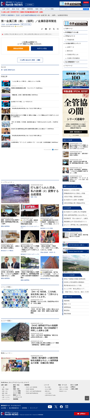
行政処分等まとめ (72, 54)
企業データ (70, 47)
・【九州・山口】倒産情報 (30, 387)
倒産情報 (30, 9)
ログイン (86, 4)
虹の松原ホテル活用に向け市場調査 (75, 212)
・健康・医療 (4, 393)
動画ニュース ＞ (7, 353)
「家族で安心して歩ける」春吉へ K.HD (76, 292)
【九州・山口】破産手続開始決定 (25, 15)
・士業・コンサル (5, 397)
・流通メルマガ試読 (63, 389)
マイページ (68, 65)
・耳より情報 (47, 387)
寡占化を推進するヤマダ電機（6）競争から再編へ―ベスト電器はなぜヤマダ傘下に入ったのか (79, 147)
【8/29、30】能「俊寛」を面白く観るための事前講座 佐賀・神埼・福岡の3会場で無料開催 (45, 311)
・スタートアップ (5, 399)
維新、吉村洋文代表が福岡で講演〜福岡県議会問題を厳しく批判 (10, 221)
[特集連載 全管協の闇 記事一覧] (76, 113)
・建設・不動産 (4, 389)
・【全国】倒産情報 (29, 389)
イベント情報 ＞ (7, 287)
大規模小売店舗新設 (73, 58)
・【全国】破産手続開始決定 (31, 393)
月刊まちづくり (70, 36)
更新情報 (15, 399)
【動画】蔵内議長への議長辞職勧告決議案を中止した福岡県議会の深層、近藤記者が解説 (44, 360)
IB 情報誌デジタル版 (71, 32)
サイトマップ (33, 408)
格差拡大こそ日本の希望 (71, 190)
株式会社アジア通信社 (7, 250)
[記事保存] (42, 29)
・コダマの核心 (47, 393)
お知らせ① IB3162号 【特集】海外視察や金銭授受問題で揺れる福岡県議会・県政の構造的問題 (32, 12)
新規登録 (86, 2)
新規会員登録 (18, 48)
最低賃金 (67, 310)
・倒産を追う (47, 391)
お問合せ (72, 387)
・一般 (2, 387)
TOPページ (68, 28)
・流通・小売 (4, 391)
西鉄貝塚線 (67, 313)
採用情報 (24, 408)
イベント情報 (49, 9)
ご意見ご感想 (74, 389)
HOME (3, 15)
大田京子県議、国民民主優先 (73, 196)
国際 (23, 9)
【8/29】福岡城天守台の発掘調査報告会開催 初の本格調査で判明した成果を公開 (44, 328)
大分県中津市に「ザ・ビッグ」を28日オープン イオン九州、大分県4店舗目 (79, 179)
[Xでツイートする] (53, 29)
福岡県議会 (67, 307)
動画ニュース (17, 395)
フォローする (26, 24)
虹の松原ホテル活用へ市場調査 (74, 200)
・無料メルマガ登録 (63, 387)
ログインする (42, 48)
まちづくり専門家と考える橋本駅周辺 (76, 225)
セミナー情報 (17, 393)
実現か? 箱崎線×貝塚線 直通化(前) (74, 279)
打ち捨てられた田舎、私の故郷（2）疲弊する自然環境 (45, 191)
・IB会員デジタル (62, 391)
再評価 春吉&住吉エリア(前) (73, 285)
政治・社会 (15, 9)
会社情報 (3, 408)
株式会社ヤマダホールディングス (30, 254)
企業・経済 (5, 9)
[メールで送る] (57, 29)
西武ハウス (67, 304)
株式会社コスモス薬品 (47, 228)
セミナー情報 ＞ (7, 321)
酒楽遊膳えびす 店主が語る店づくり (75, 221)
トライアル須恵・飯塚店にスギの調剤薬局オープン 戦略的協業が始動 (30, 222)
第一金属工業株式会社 (8, 70)
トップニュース (17, 397)
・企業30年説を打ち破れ (50, 395)
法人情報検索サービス (72, 62)
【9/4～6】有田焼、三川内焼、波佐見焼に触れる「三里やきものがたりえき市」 (44, 294)
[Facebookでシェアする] (50, 29)
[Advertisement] (30, 166)
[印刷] (46, 29)
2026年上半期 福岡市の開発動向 (74, 282)
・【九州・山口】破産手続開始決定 (32, 391)
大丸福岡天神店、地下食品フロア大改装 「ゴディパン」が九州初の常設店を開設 (50, 274)
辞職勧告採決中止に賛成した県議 (74, 193)
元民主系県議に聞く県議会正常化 (74, 203)
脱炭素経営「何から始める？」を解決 (76, 218)
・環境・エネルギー (6, 395)
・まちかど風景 (47, 389)
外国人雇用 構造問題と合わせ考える (75, 215)
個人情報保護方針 (14, 408)
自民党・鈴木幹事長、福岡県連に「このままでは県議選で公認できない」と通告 (10, 273)
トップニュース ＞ (7, 182)
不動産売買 (70, 39)
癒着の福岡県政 (5, 226)
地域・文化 (38, 9)
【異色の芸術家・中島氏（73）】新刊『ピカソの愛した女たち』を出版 (50, 248)
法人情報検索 (29, 4)
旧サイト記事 (74, 385)
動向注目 (70, 51)
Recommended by (48, 149)
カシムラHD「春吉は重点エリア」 (75, 288)
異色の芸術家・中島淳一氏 (48, 252)
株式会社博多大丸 (45, 278)
